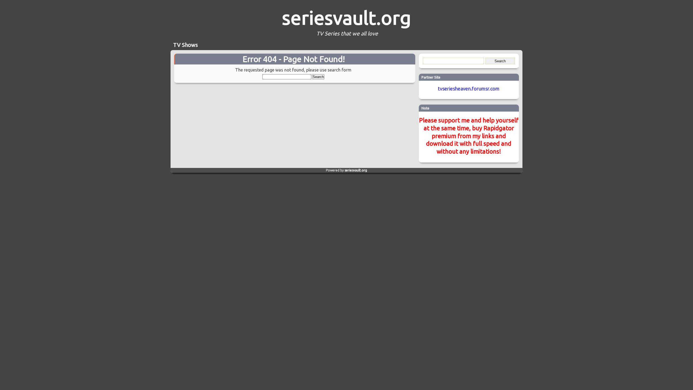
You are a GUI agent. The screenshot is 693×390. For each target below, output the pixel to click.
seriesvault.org (346, 17)
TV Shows (185, 45)
